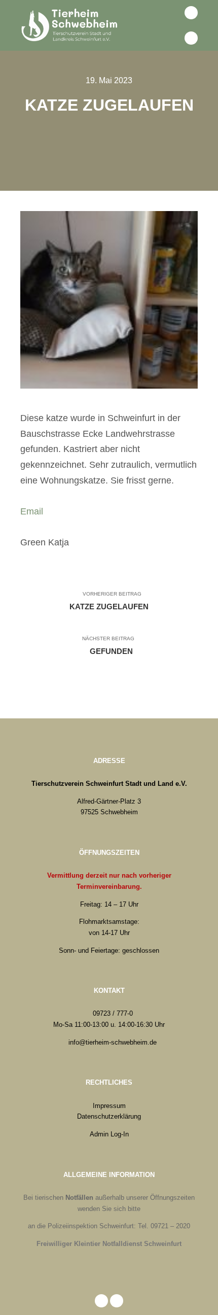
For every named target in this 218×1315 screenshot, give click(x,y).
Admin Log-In (109, 1134)
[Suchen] (169, 12)
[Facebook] (191, 12)
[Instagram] (191, 38)
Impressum (109, 1106)
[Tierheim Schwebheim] (71, 25)
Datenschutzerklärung (109, 1116)
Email (31, 511)
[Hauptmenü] (169, 38)
